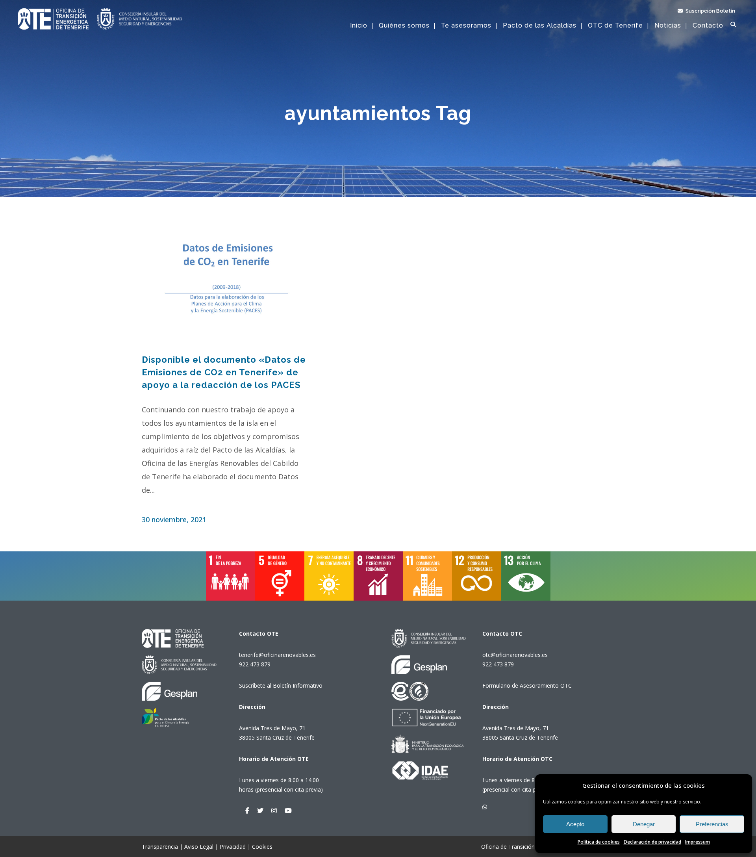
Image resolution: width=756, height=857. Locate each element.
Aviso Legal (198, 846)
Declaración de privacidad (652, 841)
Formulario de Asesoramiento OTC (527, 685)
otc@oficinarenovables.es (515, 655)
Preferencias (712, 824)
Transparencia (160, 846)
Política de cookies (599, 841)
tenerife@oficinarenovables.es (277, 655)
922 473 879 (255, 664)
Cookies (262, 846)
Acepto (575, 824)
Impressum (697, 841)
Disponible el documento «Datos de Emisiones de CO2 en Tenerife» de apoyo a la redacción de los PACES (224, 372)
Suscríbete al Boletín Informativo (280, 685)
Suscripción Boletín (709, 11)
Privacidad (233, 846)
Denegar (644, 824)
